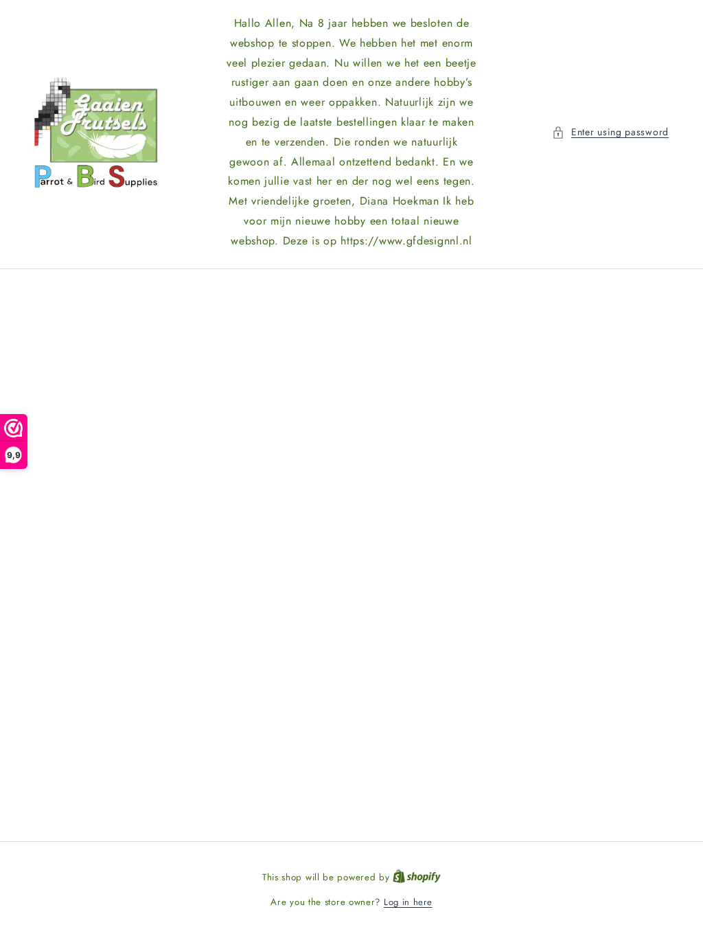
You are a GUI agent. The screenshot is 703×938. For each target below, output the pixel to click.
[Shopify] (417, 877)
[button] (610, 132)
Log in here (408, 901)
